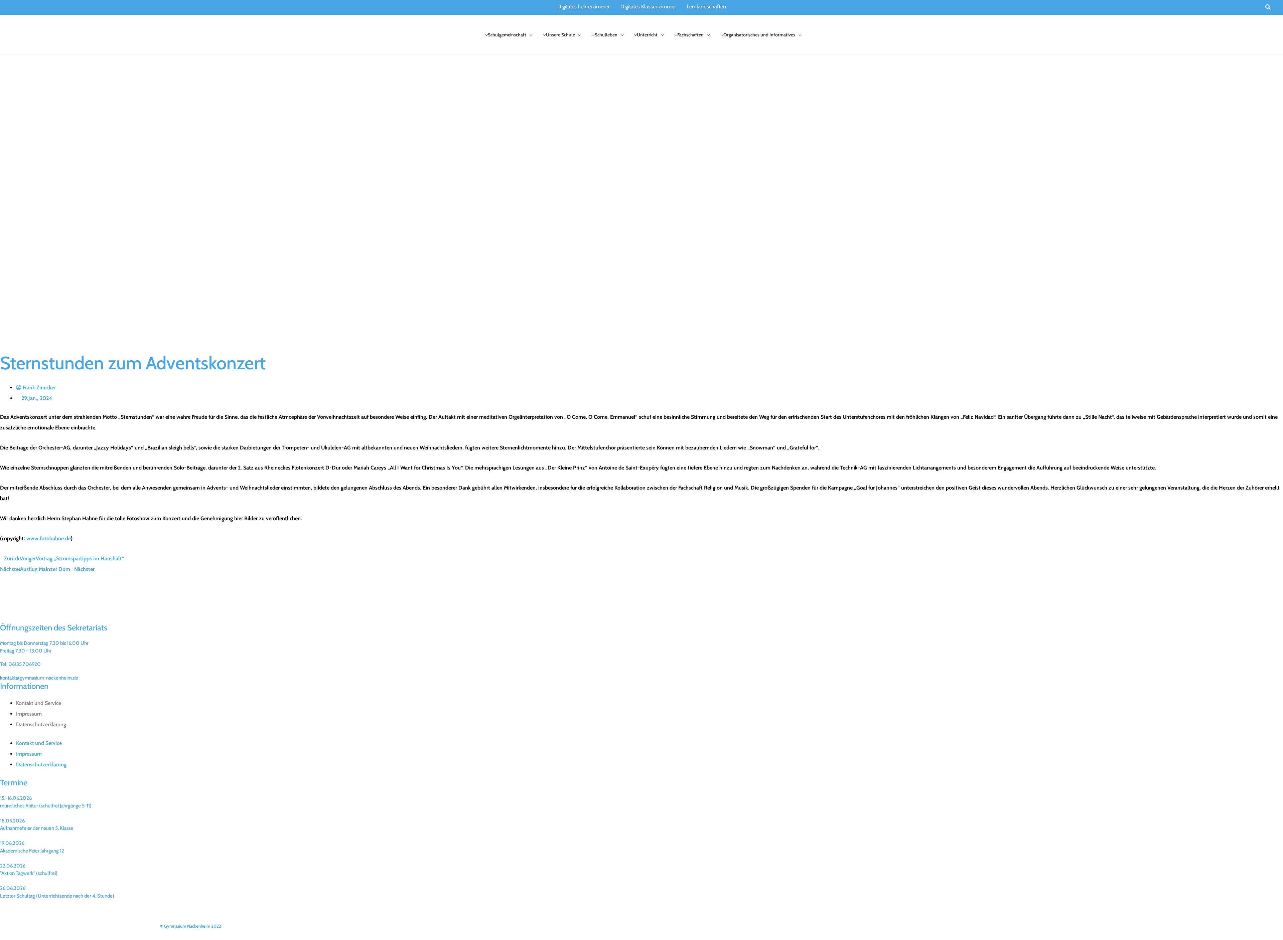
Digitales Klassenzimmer (648, 6)
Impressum (29, 714)
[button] (1268, 7)
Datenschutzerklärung (41, 724)
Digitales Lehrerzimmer (583, 6)
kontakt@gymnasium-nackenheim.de (39, 678)
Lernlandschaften (706, 6)
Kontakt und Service (38, 703)
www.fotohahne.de (48, 538)
